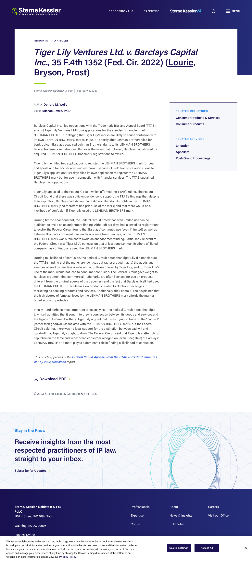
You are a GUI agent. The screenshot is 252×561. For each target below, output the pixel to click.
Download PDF (53, 379)
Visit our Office (218, 515)
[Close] (245, 547)
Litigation (182, 146)
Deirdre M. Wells (55, 104)
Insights (41, 41)
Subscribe (176, 524)
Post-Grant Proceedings (193, 158)
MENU (236, 11)
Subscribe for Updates (31, 470)
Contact (136, 524)
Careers (213, 507)
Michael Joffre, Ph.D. (56, 111)
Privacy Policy (67, 557)
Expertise (152, 11)
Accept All (207, 548)
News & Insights (181, 515)
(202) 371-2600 (25, 535)
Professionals (121, 11)
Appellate (183, 152)
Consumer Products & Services (198, 118)
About (174, 507)
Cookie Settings (178, 548)
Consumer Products (190, 124)
